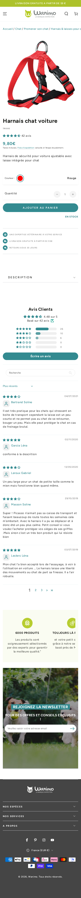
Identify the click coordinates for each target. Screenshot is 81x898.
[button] (66, 14)
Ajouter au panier (40, 207)
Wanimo (32, 876)
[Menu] (5, 14)
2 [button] (36, 590)
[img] (12, 396)
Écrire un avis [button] (40, 356)
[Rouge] (20, 178)
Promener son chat (36, 29)
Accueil (8, 29)
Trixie (6, 128)
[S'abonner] (72, 729)
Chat (18, 29)
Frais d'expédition (26, 147)
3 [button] (42, 590)
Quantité (11, 193)
